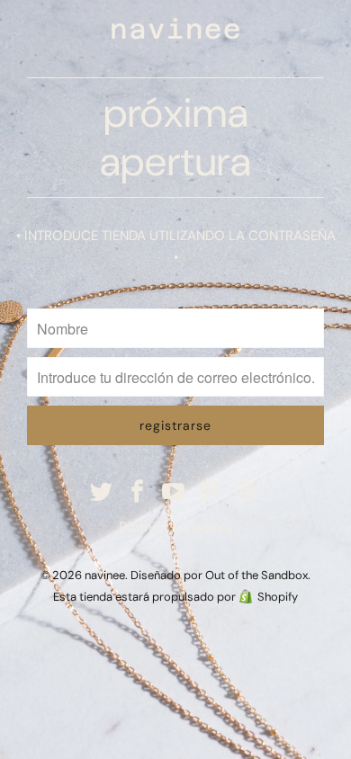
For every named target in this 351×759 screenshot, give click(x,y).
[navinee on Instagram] (245, 493)
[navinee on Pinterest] (209, 493)
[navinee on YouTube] (173, 493)
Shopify (277, 596)
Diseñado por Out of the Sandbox (219, 575)
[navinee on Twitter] (102, 493)
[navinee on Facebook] (137, 493)
